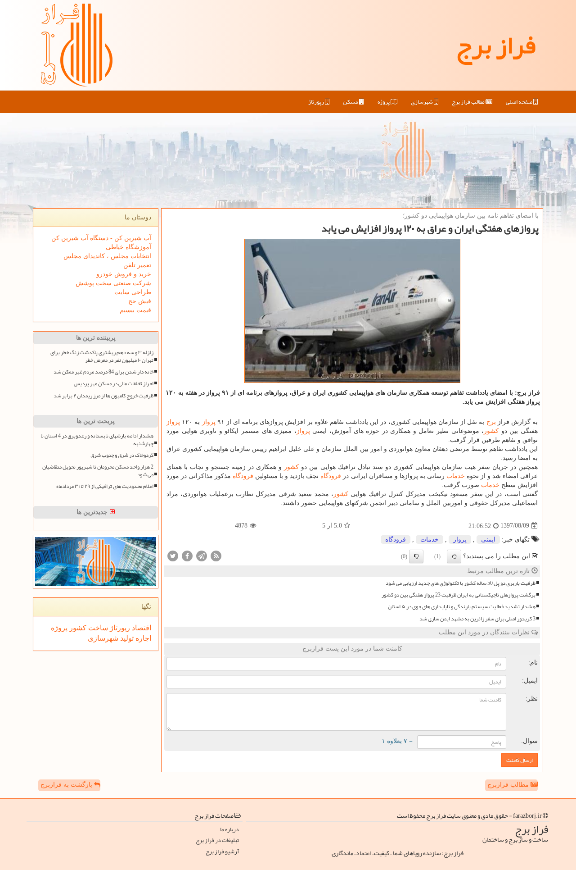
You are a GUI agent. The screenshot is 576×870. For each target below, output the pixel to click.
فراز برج (496, 45)
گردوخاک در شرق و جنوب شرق (121, 455)
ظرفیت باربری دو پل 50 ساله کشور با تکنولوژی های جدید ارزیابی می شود (461, 583)
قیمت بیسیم (135, 310)
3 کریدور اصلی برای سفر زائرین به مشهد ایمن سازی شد (477, 619)
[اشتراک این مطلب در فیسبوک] (187, 555)
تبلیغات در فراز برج (217, 840)
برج (491, 422)
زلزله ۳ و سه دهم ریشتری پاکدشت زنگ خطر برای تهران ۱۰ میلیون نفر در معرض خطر (101, 356)
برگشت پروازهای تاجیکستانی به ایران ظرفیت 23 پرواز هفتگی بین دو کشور (459, 595)
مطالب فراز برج (469, 102)
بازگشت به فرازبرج (67, 784)
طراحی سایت (132, 292)
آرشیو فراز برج (222, 852)
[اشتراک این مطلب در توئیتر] (172, 555)
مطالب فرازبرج (509, 784)
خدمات (455, 476)
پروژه (384, 102)
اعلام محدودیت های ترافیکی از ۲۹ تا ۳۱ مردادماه (104, 486)
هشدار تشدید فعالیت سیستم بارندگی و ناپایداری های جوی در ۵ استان (462, 606)
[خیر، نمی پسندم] (416, 556)
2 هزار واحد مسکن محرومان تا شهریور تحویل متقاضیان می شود (97, 471)
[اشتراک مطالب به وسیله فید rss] (216, 555)
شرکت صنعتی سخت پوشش (113, 283)
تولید (126, 638)
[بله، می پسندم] (454, 556)
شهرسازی (422, 102)
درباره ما (229, 829)
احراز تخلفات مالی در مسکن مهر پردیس (113, 383)
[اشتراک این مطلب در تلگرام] (201, 555)
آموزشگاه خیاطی (128, 247)
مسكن (351, 102)
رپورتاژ (316, 102)
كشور (491, 431)
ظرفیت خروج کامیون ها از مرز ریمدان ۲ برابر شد (103, 396)
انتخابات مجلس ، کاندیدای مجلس (107, 256)
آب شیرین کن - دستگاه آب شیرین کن (101, 238)
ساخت (97, 628)
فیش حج (139, 301)
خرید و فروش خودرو (123, 274)
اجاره (142, 638)
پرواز (209, 422)
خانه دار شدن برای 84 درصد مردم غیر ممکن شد (103, 372)
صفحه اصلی (519, 102)
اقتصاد (140, 628)
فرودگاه (330, 476)
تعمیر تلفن (137, 265)
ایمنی (488, 539)
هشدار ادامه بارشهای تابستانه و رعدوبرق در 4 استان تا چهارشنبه (96, 440)
